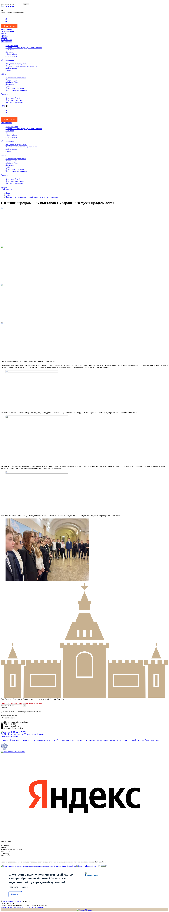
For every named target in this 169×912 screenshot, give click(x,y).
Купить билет (9, 26)
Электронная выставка (14, 102)
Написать (15, 894)
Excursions (10, 84)
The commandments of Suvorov (20, 734)
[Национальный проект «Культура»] (106, 866)
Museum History (12, 46)
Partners (8, 70)
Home (8, 193)
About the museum (38, 734)
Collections (10, 50)
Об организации (7, 31)
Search (26, 4)
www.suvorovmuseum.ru (12, 901)
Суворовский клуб (13, 98)
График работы (11, 80)
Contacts (4, 38)
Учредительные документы (16, 64)
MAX (9, 732)
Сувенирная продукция (15, 88)
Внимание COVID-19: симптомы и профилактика (21, 703)
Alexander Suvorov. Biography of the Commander (24, 48)
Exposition (9, 52)
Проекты (4, 36)
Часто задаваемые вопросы (16, 90)
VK (24, 732)
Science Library (11, 54)
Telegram (17, 732)
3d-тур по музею (12, 56)
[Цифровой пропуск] (104, 866)
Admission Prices (12, 82)
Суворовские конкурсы (15, 100)
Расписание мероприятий (16, 78)
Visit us (3, 34)
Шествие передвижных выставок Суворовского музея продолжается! (33, 197)
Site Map (4, 734)
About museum (6, 29)
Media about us (6, 40)
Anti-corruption (11, 68)
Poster (8, 86)
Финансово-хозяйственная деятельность (21, 66)
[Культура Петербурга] (99, 866)
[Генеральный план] (102, 866)
